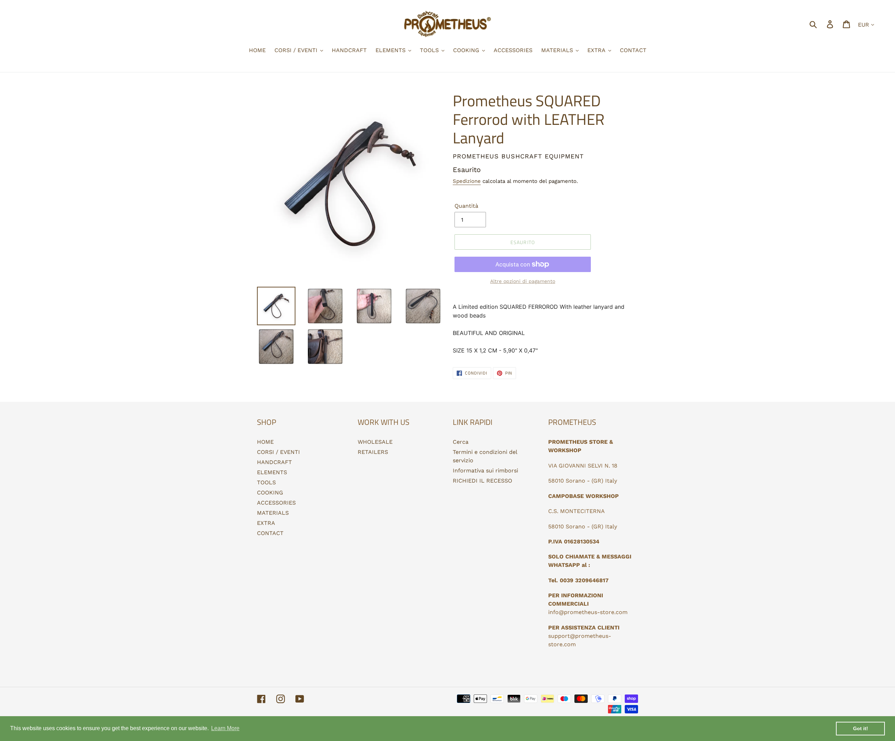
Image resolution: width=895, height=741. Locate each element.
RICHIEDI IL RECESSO (482, 480)
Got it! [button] (860, 728)
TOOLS (266, 482)
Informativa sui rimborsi (485, 470)
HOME (265, 442)
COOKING (270, 492)
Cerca (460, 442)
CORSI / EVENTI (278, 452)
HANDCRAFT (274, 462)
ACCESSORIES (276, 502)
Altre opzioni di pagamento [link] (522, 281)
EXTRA (266, 523)
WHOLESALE (375, 442)
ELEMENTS (272, 472)
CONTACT (270, 533)
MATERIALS (273, 513)
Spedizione (467, 181)
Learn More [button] (225, 728)
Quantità (466, 205)
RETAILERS (373, 452)
